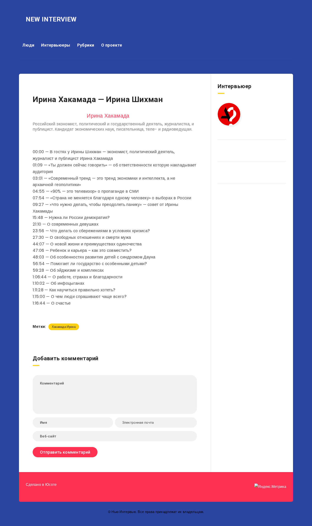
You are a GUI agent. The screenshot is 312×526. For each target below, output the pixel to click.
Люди (28, 45)
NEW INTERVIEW (51, 19)
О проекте (111, 45)
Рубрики (85, 45)
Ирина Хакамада (108, 115)
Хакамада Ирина (64, 327)
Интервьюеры (55, 45)
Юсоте (51, 484)
